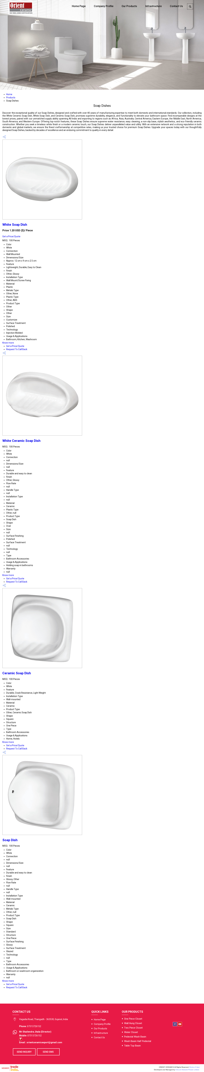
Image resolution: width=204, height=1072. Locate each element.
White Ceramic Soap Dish (21, 441)
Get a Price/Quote (11, 236)
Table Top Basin (132, 1045)
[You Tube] (179, 1025)
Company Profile (103, 6)
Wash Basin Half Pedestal (137, 1041)
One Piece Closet (133, 1018)
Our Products (129, 6)
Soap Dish (10, 840)
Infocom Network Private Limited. (187, 1070)
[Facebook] (174, 1025)
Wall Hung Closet (133, 1023)
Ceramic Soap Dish (16, 673)
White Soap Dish (14, 225)
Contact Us (176, 6)
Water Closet (131, 1032)
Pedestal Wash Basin (135, 1036)
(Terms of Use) (194, 1067)
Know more (8, 342)
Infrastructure (153, 6)
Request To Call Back (16, 349)
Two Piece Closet (133, 1027)
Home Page (79, 6)
